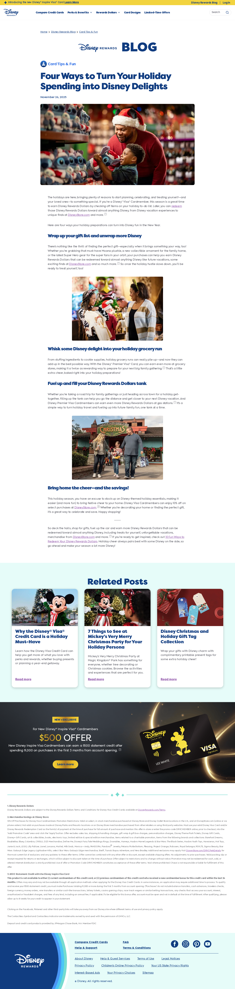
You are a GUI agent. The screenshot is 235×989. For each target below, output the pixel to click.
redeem (176, 206)
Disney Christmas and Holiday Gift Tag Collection (185, 637)
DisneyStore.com (79, 215)
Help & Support (86, 947)
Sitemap (148, 972)
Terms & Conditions (137, 947)
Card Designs (132, 12)
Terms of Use (145, 958)
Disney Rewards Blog (204, 2)
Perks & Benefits (78, 12)
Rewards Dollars (106, 12)
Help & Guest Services (115, 958)
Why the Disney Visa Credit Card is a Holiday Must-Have (41, 637)
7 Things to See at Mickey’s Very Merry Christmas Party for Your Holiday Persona (115, 639)
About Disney (84, 958)
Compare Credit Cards (50, 12)
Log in (226, 2)
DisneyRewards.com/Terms (151, 810)
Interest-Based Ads (87, 972)
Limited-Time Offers (157, 12)
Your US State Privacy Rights (170, 965)
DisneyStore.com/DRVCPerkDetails (203, 851)
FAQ (126, 942)
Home (43, 32)
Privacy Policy (84, 965)
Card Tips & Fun (88, 32)
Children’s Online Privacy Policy (122, 965)
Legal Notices (171, 958)
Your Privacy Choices (121, 972)
